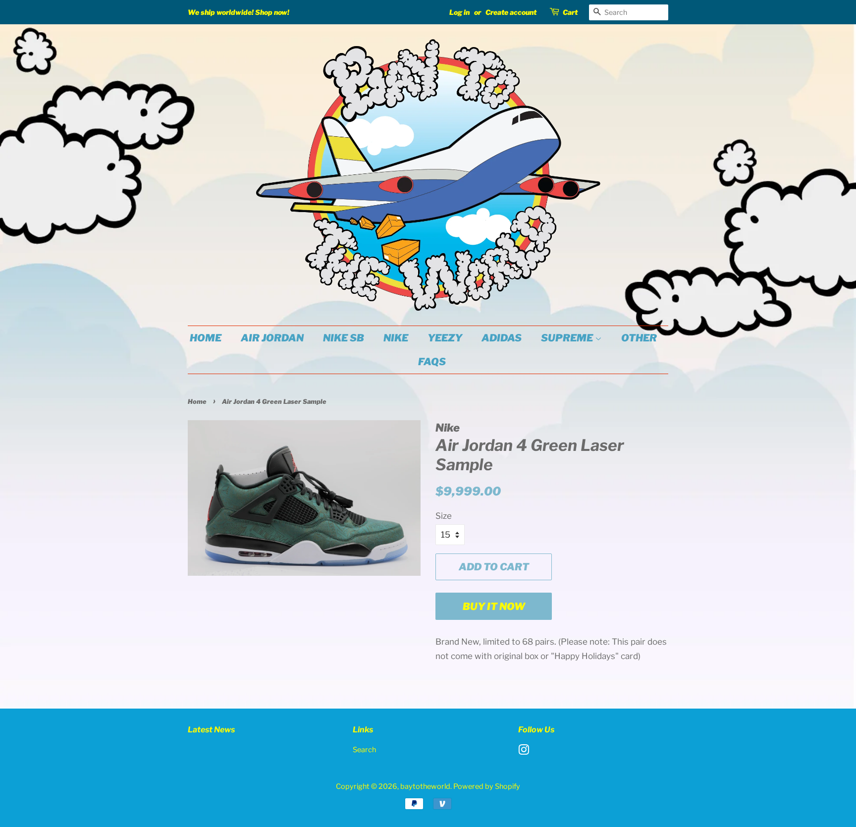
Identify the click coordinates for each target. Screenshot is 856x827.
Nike (395, 338)
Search (364, 749)
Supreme (568, 338)
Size (443, 516)
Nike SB (343, 338)
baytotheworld (425, 786)
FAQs (432, 362)
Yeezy (445, 338)
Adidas (502, 338)
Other (639, 338)
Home (205, 338)
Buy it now (494, 606)
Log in (459, 12)
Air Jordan (272, 338)
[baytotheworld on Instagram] (523, 751)
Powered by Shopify (486, 786)
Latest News (211, 729)
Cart (570, 12)
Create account (510, 12)
